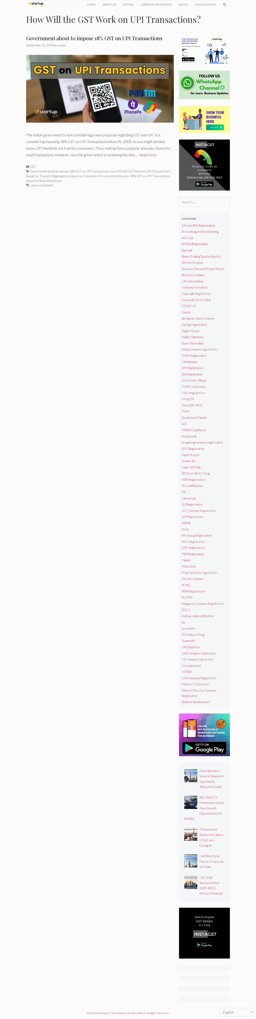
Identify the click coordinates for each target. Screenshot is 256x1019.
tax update (188, 628)
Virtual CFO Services (195, 684)
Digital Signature (192, 337)
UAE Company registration (199, 653)
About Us (109, 4)
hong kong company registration (202, 442)
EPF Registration (193, 368)
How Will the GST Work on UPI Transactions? (140, 171)
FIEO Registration (193, 393)
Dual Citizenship (192, 343)
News (185, 529)
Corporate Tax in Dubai (196, 300)
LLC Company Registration (199, 510)
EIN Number (189, 362)
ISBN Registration (193, 479)
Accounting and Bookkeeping (200, 231)
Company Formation (195, 287)
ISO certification (192, 486)
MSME (186, 523)
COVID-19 (189, 306)
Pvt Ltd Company (192, 579)
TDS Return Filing (193, 634)
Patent (186, 560)
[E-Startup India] (38, 4)
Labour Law (189, 498)
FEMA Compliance (194, 386)
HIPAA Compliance (194, 430)
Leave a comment (41, 185)
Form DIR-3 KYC (192, 405)
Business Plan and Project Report (203, 269)
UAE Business (191, 647)
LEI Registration (192, 504)
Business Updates (193, 275)
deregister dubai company (198, 318)
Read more (147, 155)
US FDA (187, 672)
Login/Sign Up (205, 4)
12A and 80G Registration (198, 225)
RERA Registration (193, 591)
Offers (128, 4)
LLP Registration (192, 517)
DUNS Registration (194, 355)
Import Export (191, 455)
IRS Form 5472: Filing (195, 473)
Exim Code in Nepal (194, 380)
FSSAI (185, 411)
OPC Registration (193, 548)
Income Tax (189, 461)
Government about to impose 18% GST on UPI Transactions (94, 38)
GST (33, 166)
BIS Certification (192, 262)
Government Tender (194, 417)
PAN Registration (193, 554)
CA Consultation (192, 281)
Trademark (188, 641)
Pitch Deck (189, 566)
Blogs (183, 4)
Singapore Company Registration (203, 603)
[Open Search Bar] (224, 4)
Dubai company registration (199, 349)
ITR (184, 492)
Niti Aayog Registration (197, 535)
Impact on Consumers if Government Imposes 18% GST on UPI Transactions (119, 176)
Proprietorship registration (199, 572)
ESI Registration (192, 374)
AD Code (187, 238)
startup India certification (198, 616)
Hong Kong (189, 436)
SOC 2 (186, 610)
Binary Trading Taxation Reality (201, 256)
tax (183, 622)
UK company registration (198, 659)
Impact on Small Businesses (44, 181)
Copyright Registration (196, 293)
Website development (196, 702)
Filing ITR (188, 399)
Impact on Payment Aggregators (47, 176)
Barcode (187, 250)
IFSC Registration (193, 448)
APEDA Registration (195, 244)
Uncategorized (191, 665)
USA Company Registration (199, 678)
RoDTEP (187, 597)
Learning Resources (156, 4)
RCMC (186, 585)
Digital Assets (191, 331)
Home (91, 4)
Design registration (194, 324)
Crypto (186, 312)
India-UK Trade (191, 467)
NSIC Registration (193, 541)
